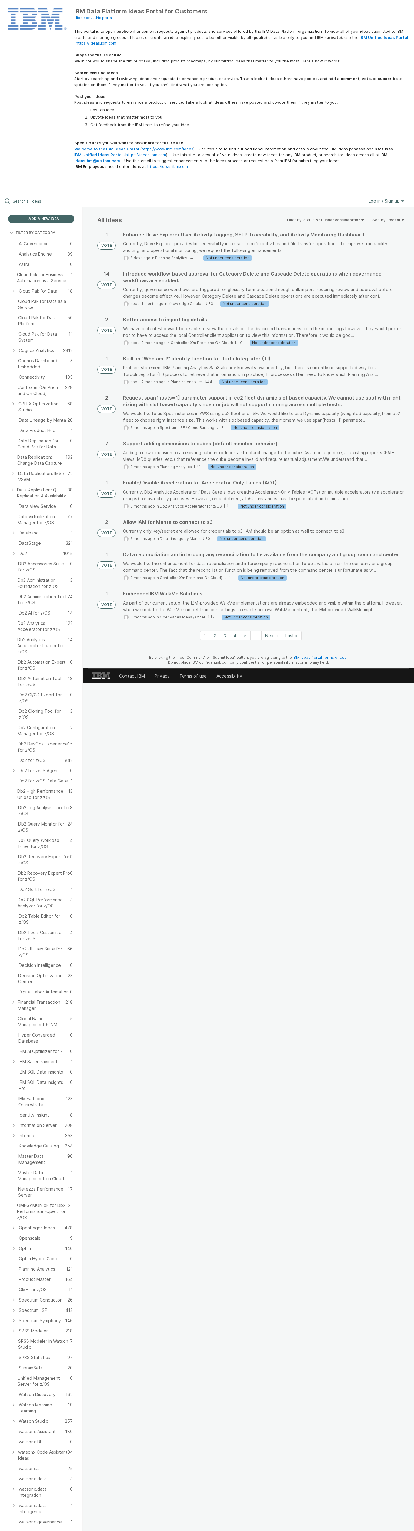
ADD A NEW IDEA (43, 218)
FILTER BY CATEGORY (35, 232)
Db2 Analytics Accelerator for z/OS (191, 506)
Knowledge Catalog (186, 303)
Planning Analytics (171, 258)
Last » (291, 635)
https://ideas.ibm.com (96, 43)
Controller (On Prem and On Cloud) (202, 342)
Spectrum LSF (172, 427)
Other (200, 617)
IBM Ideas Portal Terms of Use (320, 657)
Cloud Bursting (201, 427)
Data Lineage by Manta (180, 538)
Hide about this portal (93, 17)
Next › (271, 635)
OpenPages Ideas (176, 617)
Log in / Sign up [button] (385, 200)
